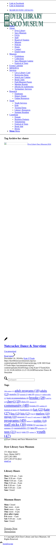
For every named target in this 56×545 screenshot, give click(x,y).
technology (42, 428)
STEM (31, 425)
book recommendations (18, 398)
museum (22, 417)
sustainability (22, 428)
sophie (40, 420)
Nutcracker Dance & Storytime (25, 346)
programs (15, 420)
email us (7, 461)
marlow (43, 413)
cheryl (14, 401)
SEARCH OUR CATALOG (21, 10)
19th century (9, 391)
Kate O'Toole (29, 358)
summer (9, 428)
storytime (41, 425)
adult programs (27, 390)
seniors (30, 421)
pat (46, 416)
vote (25, 432)
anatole (14, 394)
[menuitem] (30, 10)
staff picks (15, 424)
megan (10, 416)
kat (38, 409)
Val (18, 432)
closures (32, 402)
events (34, 406)
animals (24, 394)
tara (33, 428)
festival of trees (11, 410)
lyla (32, 414)
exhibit (43, 406)
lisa (15, 413)
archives (38, 394)
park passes (37, 417)
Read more (8, 356)
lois (25, 413)
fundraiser (26, 410)
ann (31, 394)
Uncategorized (10, 351)
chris (25, 402)
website (32, 432)
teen (10, 431)
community (16, 405)
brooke (37, 398)
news (30, 417)
